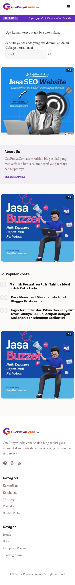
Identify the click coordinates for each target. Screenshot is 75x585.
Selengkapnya (15, 177)
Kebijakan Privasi (14, 548)
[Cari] (49, 54)
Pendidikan (10, 506)
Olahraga (9, 499)
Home (7, 535)
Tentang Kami (12, 555)
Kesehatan (10, 493)
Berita (7, 541)
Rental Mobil (12, 513)
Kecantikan (10, 486)
